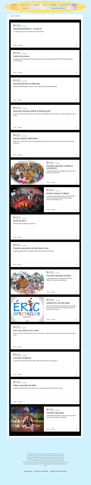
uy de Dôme (37, 455)
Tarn (47, 455)
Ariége (55, 455)
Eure (44, 460)
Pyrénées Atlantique (61, 455)
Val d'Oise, (48, 460)
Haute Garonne (53, 455)
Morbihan (37, 460)
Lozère (39, 455)
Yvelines (46, 460)
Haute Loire (34, 455)
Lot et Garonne (43, 455)
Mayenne (32, 460)
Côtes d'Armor (41, 460)
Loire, (35, 455)
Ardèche (31, 455)
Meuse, (62, 460)
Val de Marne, (56, 460)
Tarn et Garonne (50, 455)
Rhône (28, 455)
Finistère (39, 460)
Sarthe (30, 460)
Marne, (61, 460)
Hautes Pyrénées (57, 455)
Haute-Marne (59, 460)
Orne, (43, 460)
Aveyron (46, 455)
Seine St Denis (53, 460)
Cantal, (41, 455)
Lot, (45, 455)
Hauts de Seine (50, 460)
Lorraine (30, 455)
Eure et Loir (29, 460)
